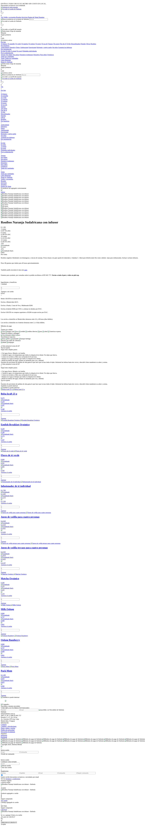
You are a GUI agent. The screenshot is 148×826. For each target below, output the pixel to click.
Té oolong (31, 44)
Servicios (25, 17)
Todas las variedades (7, 56)
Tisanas (50, 44)
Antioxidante (5, 47)
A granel (13, 51)
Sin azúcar (16, 55)
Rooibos (93, 44)
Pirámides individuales (29, 51)
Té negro (38, 44)
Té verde (18, 44)
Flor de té (63, 44)
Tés (2, 17)
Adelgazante (24, 47)
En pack (19, 51)
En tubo (8, 51)
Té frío (68, 44)
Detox (18, 47)
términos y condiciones (13, 779)
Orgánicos (50, 55)
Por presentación (6, 49)
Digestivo (12, 47)
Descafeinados (75, 44)
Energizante (32, 47)
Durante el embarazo (26, 55)
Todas (3, 58)
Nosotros (41, 17)
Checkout (4, 809)
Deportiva (36, 55)
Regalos (19, 17)
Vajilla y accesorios (10, 17)
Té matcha (24, 44)
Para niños (43, 55)
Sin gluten (9, 55)
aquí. (25, 270)
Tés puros (56, 44)
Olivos (88, 44)
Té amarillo (11, 44)
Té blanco (4, 44)
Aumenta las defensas (65, 47)
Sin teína (55, 47)
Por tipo (3, 42)
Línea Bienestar (6, 60)
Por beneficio (5, 46)
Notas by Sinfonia (6, 62)
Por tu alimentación (7, 53)
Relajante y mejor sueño (44, 47)
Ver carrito (4, 800)
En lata (3, 51)
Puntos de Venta (33, 17)
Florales (83, 44)
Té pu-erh (44, 44)
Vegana (3, 55)
